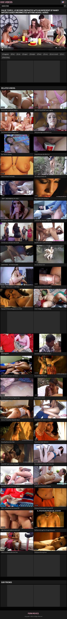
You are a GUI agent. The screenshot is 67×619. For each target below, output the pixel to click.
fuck (13, 54)
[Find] (65, 6)
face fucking (6, 57)
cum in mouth (54, 54)
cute (19, 54)
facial (40, 54)
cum (63, 54)
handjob (33, 54)
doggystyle (6, 54)
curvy (46, 54)
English (64, 2)
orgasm (25, 54)
